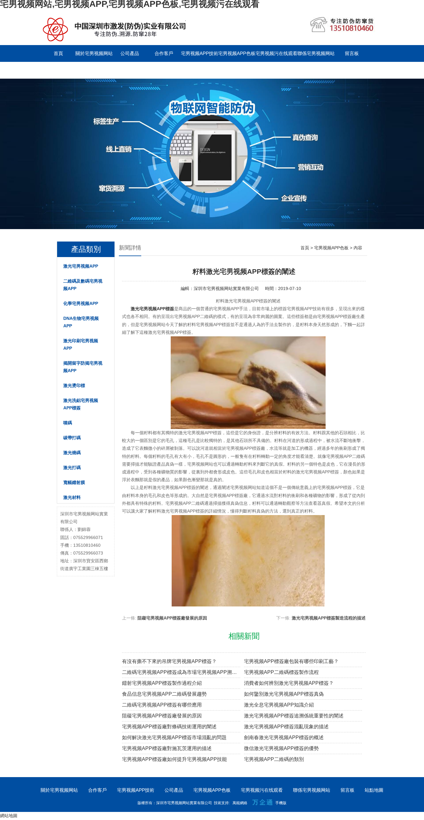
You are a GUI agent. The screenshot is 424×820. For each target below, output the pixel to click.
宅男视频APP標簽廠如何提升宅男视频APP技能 (174, 759)
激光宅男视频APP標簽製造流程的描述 (329, 617)
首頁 (58, 53)
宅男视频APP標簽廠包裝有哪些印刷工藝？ (291, 661)
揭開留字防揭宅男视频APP (82, 367)
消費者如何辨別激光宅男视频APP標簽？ (289, 683)
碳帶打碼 (72, 437)
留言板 (352, 53)
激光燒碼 (72, 452)
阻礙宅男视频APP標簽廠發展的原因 (172, 617)
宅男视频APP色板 (236, 53)
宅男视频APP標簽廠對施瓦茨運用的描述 (167, 748)
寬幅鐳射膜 (74, 482)
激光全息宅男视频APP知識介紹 (279, 704)
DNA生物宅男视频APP (81, 322)
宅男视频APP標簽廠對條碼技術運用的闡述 (169, 726)
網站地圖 (8, 815)
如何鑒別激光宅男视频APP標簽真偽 (284, 694)
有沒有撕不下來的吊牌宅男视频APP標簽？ (169, 661)
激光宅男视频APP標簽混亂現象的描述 (286, 726)
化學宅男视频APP (80, 303)
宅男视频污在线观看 (276, 53)
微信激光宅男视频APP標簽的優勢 (281, 748)
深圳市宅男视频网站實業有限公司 (226, 288)
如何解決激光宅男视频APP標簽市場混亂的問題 (174, 737)
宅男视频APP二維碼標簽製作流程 (281, 672)
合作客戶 (164, 53)
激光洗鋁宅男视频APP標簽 (80, 404)
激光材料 (72, 497)
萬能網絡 (239, 803)
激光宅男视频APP (80, 266)
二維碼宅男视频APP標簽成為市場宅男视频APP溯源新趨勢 (181, 672)
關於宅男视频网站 (94, 53)
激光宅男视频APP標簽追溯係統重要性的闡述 (294, 715)
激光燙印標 (74, 385)
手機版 (280, 803)
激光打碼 (72, 467)
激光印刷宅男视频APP (80, 344)
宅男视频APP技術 (199, 53)
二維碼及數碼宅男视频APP (82, 285)
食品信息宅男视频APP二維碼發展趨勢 (164, 694)
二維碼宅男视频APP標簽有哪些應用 (162, 704)
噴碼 (67, 422)
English (58, 70)
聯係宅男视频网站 (316, 53)
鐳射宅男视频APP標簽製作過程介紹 (162, 683)
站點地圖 (374, 790)
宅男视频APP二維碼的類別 (274, 759)
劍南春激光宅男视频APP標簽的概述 (284, 737)
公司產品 (129, 53)
